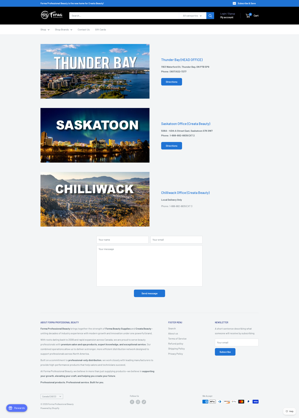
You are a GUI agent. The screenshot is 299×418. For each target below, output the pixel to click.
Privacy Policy (175, 353)
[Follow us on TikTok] (144, 402)
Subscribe (225, 351)
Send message (150, 293)
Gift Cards (100, 29)
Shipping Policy (176, 348)
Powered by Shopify (49, 408)
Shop (43, 29)
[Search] (210, 15)
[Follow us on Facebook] (132, 402)
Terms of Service (177, 338)
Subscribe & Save (247, 3)
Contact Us (84, 29)
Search (172, 328)
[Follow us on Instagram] (138, 402)
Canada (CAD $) (49, 396)
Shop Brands (62, 29)
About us (173, 333)
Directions (171, 81)
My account (226, 17)
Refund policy (175, 343)
